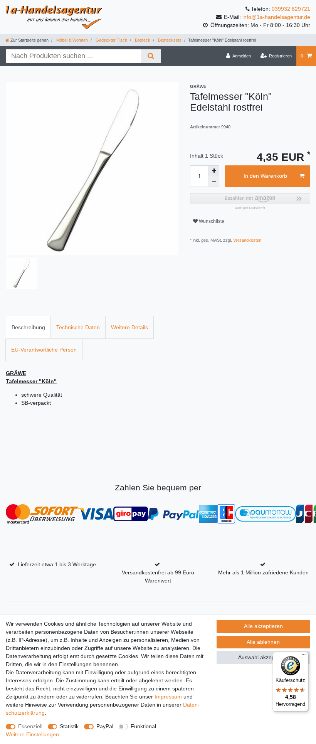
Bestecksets (169, 40)
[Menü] (303, 656)
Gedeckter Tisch (110, 40)
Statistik (69, 726)
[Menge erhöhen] (213, 170)
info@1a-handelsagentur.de (276, 17)
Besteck (142, 40)
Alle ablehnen (263, 642)
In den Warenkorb (265, 176)
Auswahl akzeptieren (263, 657)
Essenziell (30, 726)
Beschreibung (28, 327)
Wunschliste (211, 221)
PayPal (104, 726)
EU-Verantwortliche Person (44, 350)
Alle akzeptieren (263, 626)
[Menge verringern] (213, 181)
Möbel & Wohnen (71, 40)
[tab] (28, 327)
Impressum (168, 697)
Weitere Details (129, 327)
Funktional (143, 726)
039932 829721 (291, 9)
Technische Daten (78, 327)
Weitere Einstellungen (32, 734)
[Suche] (151, 56)
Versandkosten (246, 240)
